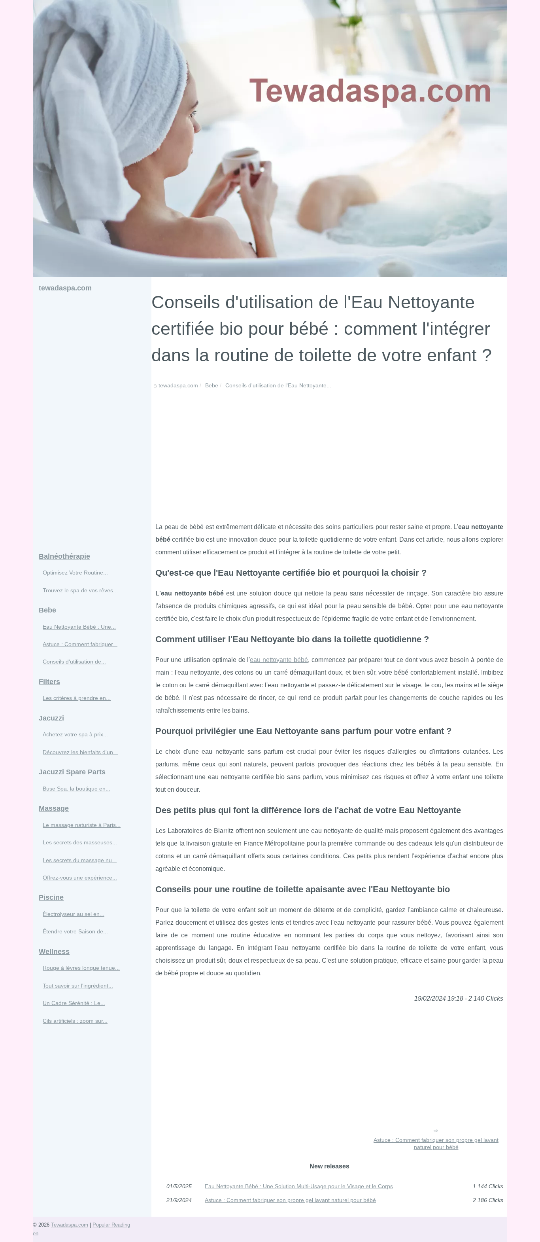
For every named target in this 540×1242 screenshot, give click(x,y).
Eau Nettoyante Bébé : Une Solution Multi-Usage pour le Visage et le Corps (299, 1186)
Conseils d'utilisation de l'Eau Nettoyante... (278, 385)
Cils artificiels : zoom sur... (75, 1021)
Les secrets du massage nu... (80, 860)
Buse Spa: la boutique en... (76, 788)
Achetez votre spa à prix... (75, 734)
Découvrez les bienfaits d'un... (80, 752)
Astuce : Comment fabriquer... (80, 644)
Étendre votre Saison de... (75, 931)
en (35, 1233)
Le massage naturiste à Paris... (82, 825)
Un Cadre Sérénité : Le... (74, 1003)
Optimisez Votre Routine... (75, 572)
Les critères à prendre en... (77, 698)
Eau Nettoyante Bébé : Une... (79, 627)
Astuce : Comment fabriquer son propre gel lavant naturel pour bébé (436, 1144)
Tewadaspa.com (69, 1225)
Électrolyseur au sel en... (73, 914)
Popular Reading (111, 1225)
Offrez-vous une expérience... (80, 877)
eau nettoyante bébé (279, 659)
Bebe (211, 385)
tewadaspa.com (178, 385)
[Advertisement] (329, 449)
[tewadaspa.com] (270, 138)
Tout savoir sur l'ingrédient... (78, 985)
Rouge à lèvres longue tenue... (81, 968)
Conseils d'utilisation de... (74, 661)
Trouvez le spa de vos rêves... (80, 590)
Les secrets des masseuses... (80, 842)
